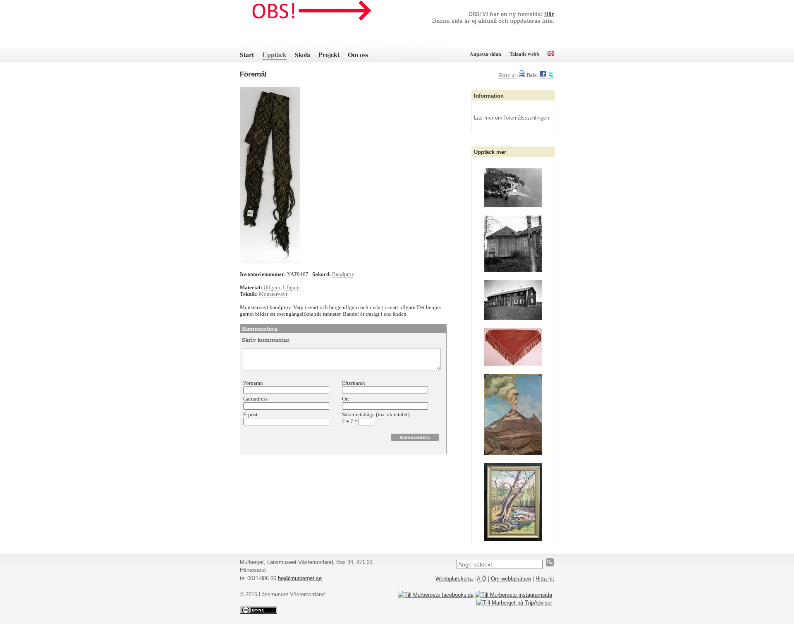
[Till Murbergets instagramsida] (513, 595)
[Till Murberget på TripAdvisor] (514, 603)
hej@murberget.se (300, 578)
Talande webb (524, 54)
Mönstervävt (273, 294)
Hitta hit (545, 579)
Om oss (358, 54)
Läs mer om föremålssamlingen (511, 118)
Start (247, 54)
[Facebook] (543, 75)
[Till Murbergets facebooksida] (436, 595)
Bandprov (343, 274)
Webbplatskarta (454, 579)
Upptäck (274, 54)
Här (549, 14)
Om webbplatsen (511, 579)
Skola (302, 54)
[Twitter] (551, 75)
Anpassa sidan (485, 54)
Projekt (329, 54)
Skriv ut (507, 75)
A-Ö (481, 579)
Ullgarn (271, 287)
